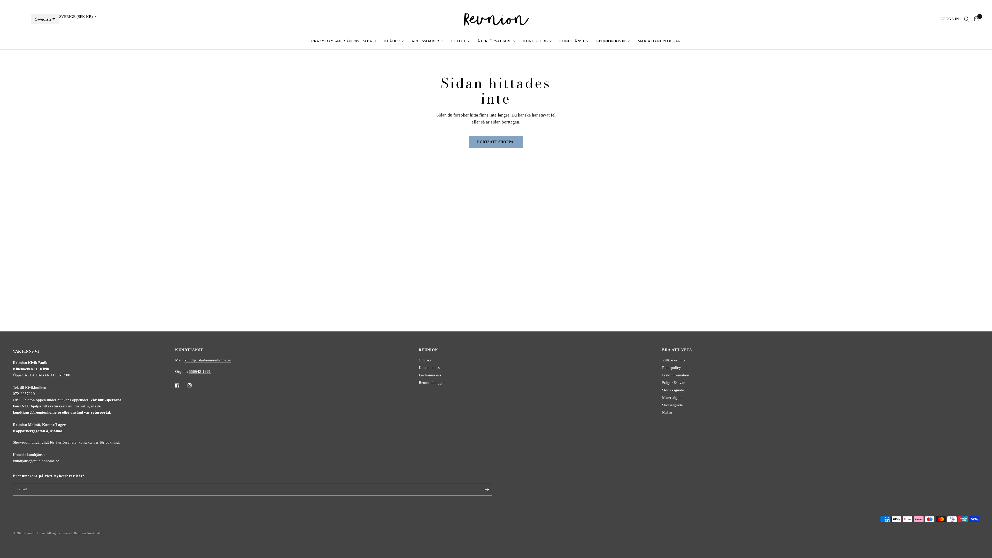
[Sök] (967, 19)
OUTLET (458, 41)
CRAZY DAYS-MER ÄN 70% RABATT (343, 41)
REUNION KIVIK (611, 41)
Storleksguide (673, 390)
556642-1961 (200, 371)
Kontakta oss (429, 368)
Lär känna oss (430, 375)
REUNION (428, 350)
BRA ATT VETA (677, 350)
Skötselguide (672, 405)
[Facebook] (181, 385)
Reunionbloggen (432, 383)
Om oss (425, 360)
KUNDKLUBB (535, 41)
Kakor (667, 412)
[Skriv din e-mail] (487, 489)
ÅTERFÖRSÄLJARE (494, 41)
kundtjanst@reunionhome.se (207, 360)
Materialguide (673, 398)
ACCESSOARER (425, 41)
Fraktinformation (675, 375)
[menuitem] (343, 41)
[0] (975, 19)
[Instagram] (193, 385)
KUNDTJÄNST (572, 41)
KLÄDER (392, 41)
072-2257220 (24, 394)
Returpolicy (671, 368)
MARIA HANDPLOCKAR (659, 41)
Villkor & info (673, 360)
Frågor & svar (673, 383)
